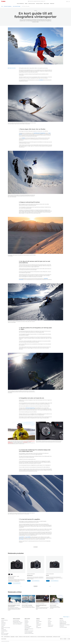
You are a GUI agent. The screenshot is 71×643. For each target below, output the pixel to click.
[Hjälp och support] (49, 3)
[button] (16, 583)
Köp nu (10, 583)
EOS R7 (47, 575)
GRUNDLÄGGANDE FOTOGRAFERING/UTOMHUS (14, 603)
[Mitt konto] (67, 1)
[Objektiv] (27, 3)
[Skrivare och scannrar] (35, 3)
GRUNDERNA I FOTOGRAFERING (40, 603)
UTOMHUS (35, 10)
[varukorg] (69, 1)
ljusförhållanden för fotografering (39, 133)
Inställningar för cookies (56, 636)
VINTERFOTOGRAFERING (25, 603)
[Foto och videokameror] (24, 3)
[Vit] (12, 574)
